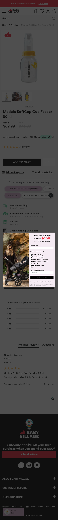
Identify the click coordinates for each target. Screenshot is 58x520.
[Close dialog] (53, 234)
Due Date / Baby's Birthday (37, 270)
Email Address (34, 245)
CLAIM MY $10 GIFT (42, 277)
